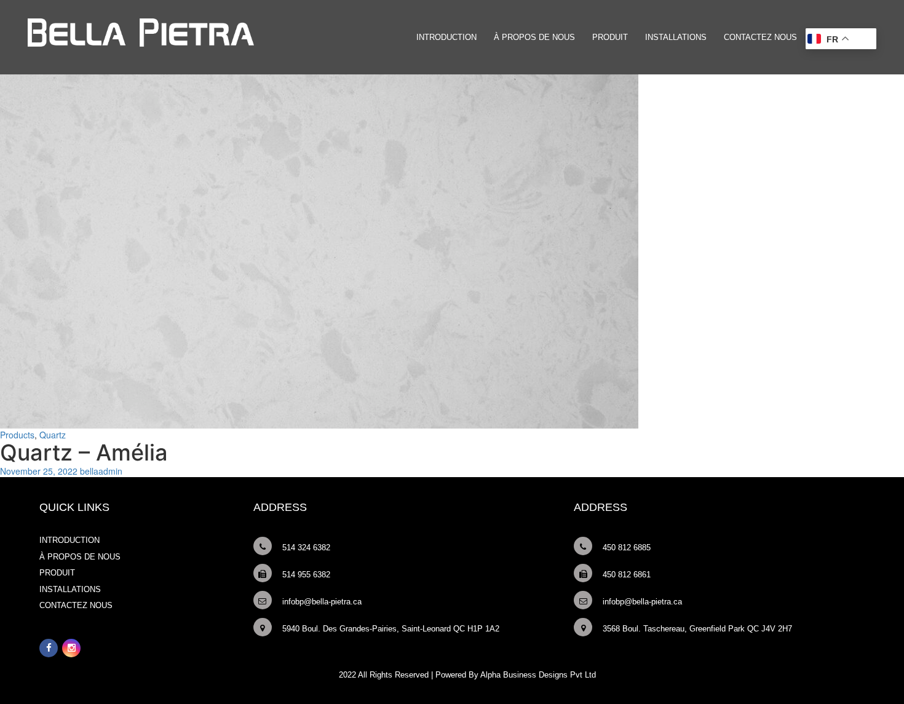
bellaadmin (101, 471)
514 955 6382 (306, 574)
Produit (610, 37)
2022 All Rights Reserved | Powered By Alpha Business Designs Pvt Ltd (467, 674)
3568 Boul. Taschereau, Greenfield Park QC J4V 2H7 (697, 628)
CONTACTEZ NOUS (760, 37)
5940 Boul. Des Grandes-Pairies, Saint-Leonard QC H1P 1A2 (390, 628)
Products (17, 435)
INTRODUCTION (446, 37)
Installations (676, 37)
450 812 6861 (627, 574)
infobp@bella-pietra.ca (322, 601)
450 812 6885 (627, 547)
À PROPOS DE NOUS (534, 37)
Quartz (52, 435)
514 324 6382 (306, 547)
